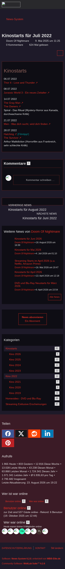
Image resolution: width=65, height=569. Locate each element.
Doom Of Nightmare (45, 231)
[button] (47, 433)
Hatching (9, 134)
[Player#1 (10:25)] (39, 531)
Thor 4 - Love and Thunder (19, 82)
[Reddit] (34, 433)
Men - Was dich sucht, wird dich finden (26, 123)
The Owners (11, 106)
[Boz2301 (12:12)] (33, 531)
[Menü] (60, 4)
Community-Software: (23, 563)
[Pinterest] (8, 443)
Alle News (55, 297)
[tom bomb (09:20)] (45, 531)
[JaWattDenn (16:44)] (16, 531)
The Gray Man (12, 102)
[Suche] (42, 4)
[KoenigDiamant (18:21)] (5, 531)
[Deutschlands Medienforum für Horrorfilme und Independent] (11, 4)
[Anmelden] (51, 4)
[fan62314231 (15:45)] (22, 531)
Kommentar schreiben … (40, 179)
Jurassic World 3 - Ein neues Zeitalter (25, 92)
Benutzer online (15, 508)
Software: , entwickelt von (31, 558)
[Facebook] (8, 433)
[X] (21, 433)
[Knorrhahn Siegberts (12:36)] (28, 531)
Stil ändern (57, 548)
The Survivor (11, 137)
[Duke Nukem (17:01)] (10, 531)
